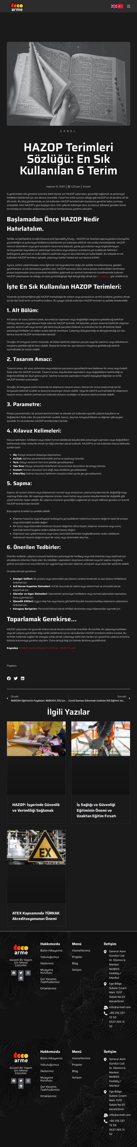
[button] (9, 678)
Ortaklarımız (48, 988)
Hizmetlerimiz (81, 950)
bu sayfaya (103, 276)
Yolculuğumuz (49, 957)
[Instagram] (28, 973)
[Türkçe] (120, 6)
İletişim (77, 970)
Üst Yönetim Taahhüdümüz (50, 980)
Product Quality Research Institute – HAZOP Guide (47, 648)
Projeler (77, 957)
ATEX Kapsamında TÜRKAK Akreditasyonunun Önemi (36, 916)
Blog (75, 963)
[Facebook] (13, 973)
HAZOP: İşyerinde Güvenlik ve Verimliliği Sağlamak (36, 807)
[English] (114, 6)
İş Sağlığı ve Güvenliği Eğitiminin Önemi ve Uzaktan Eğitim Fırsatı (96, 810)
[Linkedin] (21, 978)
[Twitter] (21, 973)
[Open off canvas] (128, 6)
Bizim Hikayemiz (51, 950)
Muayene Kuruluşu (46, 971)
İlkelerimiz (47, 963)
